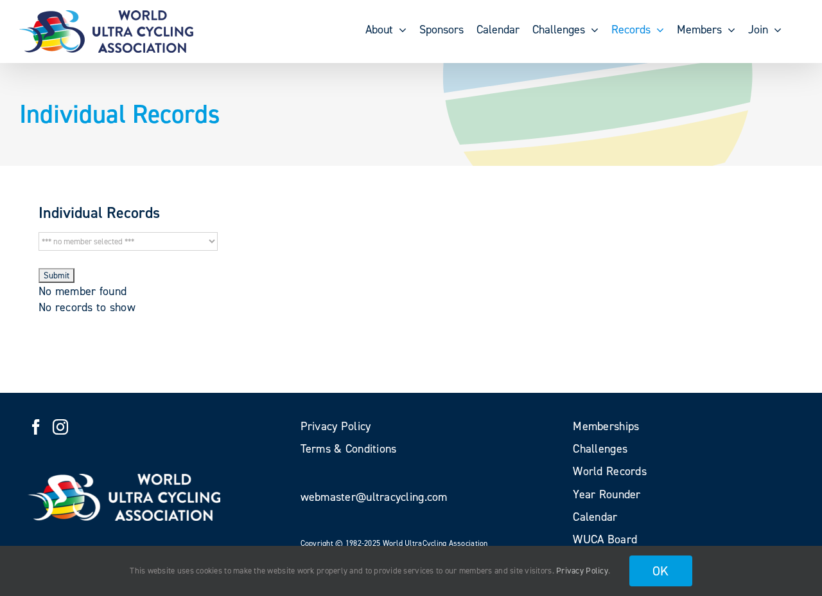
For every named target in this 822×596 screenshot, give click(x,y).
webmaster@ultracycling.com (374, 497)
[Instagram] (60, 427)
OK (660, 571)
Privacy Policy (582, 570)
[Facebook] (36, 427)
